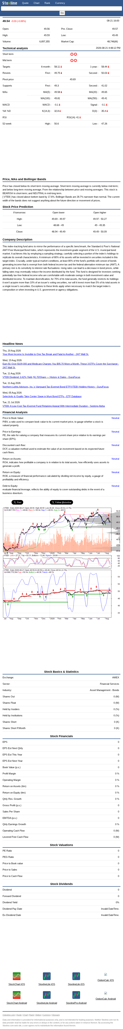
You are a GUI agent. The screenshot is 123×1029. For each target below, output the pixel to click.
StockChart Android (17, 1003)
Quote (25, 3)
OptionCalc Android (106, 998)
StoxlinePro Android (76, 1003)
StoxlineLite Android (47, 1003)
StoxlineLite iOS (46, 984)
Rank (47, 3)
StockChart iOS (16, 984)
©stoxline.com (9, 1015)
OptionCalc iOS (106, 980)
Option (38, 1015)
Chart (36, 3)
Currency (60, 3)
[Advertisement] (61, 152)
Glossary (56, 1015)
